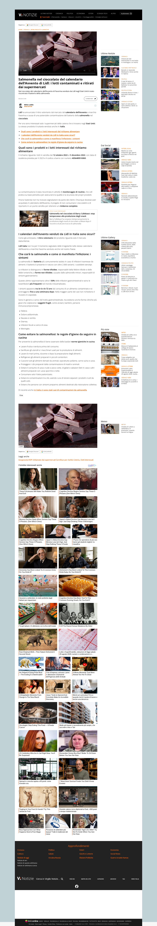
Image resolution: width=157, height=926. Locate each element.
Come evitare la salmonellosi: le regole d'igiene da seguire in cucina (52, 142)
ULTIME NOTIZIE (46, 13)
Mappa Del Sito (86, 879)
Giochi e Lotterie (86, 854)
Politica (51, 850)
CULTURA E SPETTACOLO (128, 68)
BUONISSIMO (120, 921)
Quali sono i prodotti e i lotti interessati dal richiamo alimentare (50, 131)
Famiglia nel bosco (101, 17)
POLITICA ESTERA (126, 90)
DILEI (99, 921)
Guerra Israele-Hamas (119, 858)
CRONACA (59, 13)
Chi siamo (31, 924)
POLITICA (70, 13)
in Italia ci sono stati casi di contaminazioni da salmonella (60, 390)
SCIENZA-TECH (102, 13)
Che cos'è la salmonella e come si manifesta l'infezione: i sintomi (50, 138)
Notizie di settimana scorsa (27, 866)
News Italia (135, 879)
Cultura (20, 854)
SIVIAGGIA (105, 921)
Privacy (45, 924)
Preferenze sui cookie (62, 924)
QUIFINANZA (112, 921)
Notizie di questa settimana (27, 863)
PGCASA (75, 921)
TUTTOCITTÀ (93, 921)
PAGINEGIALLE (54, 921)
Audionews (125, 14)
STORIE (123, 344)
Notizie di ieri (22, 860)
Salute (51, 854)
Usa (21, 395)
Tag (124, 879)
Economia (115, 850)
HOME (20, 30)
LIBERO (41, 921)
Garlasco (64, 17)
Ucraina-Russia (54, 858)
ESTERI (91, 13)
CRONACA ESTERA (126, 101)
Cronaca (20, 850)
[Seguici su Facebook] (76, 887)
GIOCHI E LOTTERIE (127, 366)
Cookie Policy (51, 924)
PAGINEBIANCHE (83, 921)
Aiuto (70, 924)
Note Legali (38, 924)
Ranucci (71, 17)
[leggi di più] (95, 106)
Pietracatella (56, 17)
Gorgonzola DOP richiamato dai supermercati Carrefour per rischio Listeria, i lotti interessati (55, 460)
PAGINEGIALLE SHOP (66, 921)
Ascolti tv (78, 17)
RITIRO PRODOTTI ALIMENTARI (40, 30)
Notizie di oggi (23, 858)
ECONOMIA (81, 13)
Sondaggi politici (88, 17)
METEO (123, 332)
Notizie (28, 878)
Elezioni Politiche (86, 858)
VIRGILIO (46, 921)
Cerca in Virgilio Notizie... (48, 879)
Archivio (113, 879)
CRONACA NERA (126, 160)
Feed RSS (72, 879)
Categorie (100, 879)
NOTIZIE (30, 14)
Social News (115, 854)
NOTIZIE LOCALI (126, 148)
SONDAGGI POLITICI (127, 263)
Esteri (81, 850)
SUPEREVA (128, 921)
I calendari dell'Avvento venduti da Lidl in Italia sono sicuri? (48, 135)
